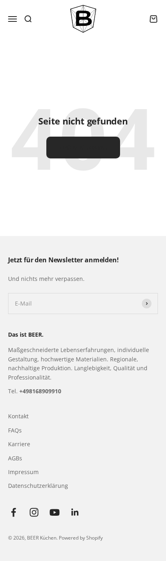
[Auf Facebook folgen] (13, 512)
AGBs (15, 458)
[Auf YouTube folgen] (54, 512)
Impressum (23, 472)
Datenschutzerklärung (38, 485)
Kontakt (18, 416)
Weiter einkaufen (83, 147)
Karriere (19, 444)
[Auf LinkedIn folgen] (75, 512)
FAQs (15, 430)
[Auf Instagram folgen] (34, 512)
